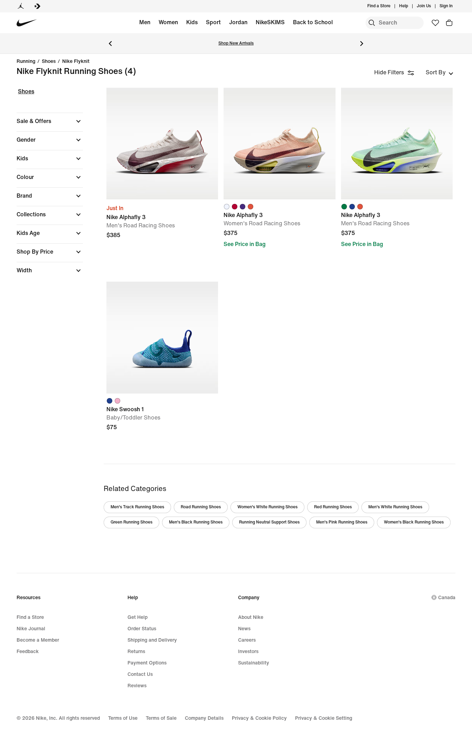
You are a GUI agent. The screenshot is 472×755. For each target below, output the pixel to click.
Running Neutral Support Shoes (269, 522)
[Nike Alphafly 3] (162, 143)
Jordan (238, 22)
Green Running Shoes (131, 522)
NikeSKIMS (270, 22)
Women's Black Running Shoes (414, 522)
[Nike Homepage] (27, 23)
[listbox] (439, 72)
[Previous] (110, 43)
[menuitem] (410, 6)
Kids (192, 22)
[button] (50, 121)
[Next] (362, 43)
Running (26, 61)
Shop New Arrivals (236, 43)
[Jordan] (21, 6)
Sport (213, 22)
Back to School (313, 22)
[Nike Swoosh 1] (162, 337)
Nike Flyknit (75, 61)
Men (144, 22)
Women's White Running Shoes (267, 507)
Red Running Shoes (333, 507)
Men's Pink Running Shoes (341, 522)
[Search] (372, 23)
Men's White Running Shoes (395, 507)
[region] (45, 187)
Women (168, 22)
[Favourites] (435, 23)
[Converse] (37, 6)
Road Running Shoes (201, 507)
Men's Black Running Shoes (196, 522)
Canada (446, 597)
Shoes (49, 61)
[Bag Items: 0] (449, 23)
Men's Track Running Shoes (137, 507)
